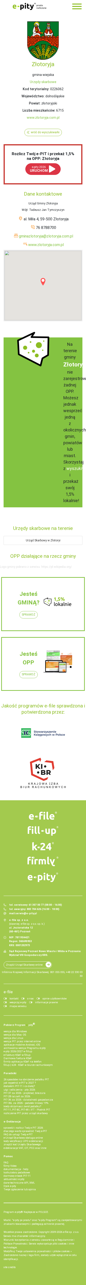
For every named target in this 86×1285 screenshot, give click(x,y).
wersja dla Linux (13, 1038)
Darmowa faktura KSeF (18, 1058)
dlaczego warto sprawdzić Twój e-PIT (25, 1131)
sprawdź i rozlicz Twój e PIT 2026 (23, 1127)
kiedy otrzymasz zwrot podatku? (22, 1106)
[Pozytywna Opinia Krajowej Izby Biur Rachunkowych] (43, 772)
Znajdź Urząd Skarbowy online (24, 964)
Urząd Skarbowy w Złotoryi (43, 540)
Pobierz (19, 1024)
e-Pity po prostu (29, 6)
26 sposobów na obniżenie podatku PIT (26, 1079)
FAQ (6, 1162)
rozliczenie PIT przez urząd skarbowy (26, 1113)
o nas (30, 998)
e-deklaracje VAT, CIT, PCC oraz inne (25, 1148)
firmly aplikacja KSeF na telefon (23, 1061)
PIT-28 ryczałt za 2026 (17, 1096)
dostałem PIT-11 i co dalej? (19, 1086)
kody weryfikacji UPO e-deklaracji (23, 1141)
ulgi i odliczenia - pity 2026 (19, 1089)
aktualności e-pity (14, 1179)
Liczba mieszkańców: (38, 110)
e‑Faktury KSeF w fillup (17, 1055)
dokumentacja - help (16, 1169)
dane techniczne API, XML (19, 1182)
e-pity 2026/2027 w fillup (18, 1051)
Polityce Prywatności (15, 1243)
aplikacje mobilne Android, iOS (22, 1044)
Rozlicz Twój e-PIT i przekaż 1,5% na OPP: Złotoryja (43, 156)
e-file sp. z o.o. (71, 1232)
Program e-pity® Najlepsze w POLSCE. (26, 1212)
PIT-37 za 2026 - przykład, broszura (24, 1093)
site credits (10, 1267)
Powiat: (35, 103)
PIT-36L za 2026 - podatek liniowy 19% (26, 1103)
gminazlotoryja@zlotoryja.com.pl (46, 236)
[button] (43, 281)
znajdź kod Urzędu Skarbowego (22, 1144)
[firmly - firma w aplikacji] (43, 861)
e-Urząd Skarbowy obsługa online (23, 1137)
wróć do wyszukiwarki (45, 132)
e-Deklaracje (12, 1121)
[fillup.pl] (43, 831)
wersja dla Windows (15, 1031)
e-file (8, 991)
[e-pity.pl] (43, 877)
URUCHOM (39, 169)
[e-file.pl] (43, 816)
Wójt (25, 210)
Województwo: (33, 96)
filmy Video (10, 1165)
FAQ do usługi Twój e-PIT (18, 1134)
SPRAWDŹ (28, 614)
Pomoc (8, 1156)
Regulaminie (65, 1239)
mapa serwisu (18, 1006)
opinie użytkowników (55, 998)
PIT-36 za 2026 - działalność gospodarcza (28, 1099)
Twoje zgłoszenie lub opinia (20, 1189)
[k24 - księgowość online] (43, 846)
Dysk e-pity (10, 1186)
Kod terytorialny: (36, 89)
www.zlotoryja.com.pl (43, 117)
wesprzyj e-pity (18, 1002)
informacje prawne (46, 1002)
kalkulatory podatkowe (17, 1172)
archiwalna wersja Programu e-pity (25, 1048)
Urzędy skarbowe (43, 82)
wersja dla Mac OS (15, 1034)
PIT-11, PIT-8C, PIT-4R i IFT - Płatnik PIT (27, 1109)
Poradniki (10, 1073)
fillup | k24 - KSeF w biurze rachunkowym (28, 1065)
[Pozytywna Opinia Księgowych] (43, 733)
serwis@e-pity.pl (26, 913)
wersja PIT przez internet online (22, 1041)
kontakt (14, 998)
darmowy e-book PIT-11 (17, 1175)
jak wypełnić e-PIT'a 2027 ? (20, 1082)
